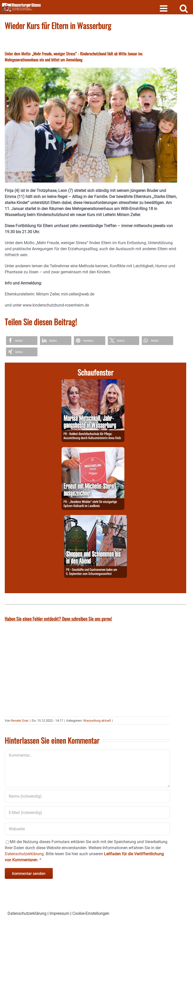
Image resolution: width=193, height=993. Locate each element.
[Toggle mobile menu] (164, 8)
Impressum (59, 913)
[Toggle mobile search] (184, 8)
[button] (21, 340)
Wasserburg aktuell (97, 720)
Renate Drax (19, 720)
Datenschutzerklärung (27, 913)
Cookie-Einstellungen (90, 913)
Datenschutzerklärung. (25, 853)
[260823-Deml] (95, 517)
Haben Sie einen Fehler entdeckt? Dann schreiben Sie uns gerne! (58, 618)
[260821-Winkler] (93, 450)
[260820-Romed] (93, 382)
